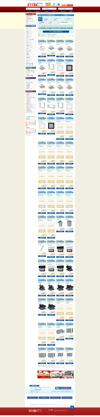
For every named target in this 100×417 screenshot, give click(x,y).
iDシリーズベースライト (31, 21)
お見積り (28, 94)
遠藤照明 (28, 85)
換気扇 (28, 69)
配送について (29, 103)
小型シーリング (29, 33)
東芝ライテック (29, 88)
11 (57, 37)
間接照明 (28, 57)
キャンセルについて (30, 106)
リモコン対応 (62, 28)
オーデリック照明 (29, 82)
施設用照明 (55, 28)
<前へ (47, 37)
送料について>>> (32, 397)
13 (60, 37)
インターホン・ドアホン (31, 72)
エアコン (28, 73)
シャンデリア (29, 27)
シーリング (28, 30)
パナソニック (29, 79)
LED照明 (42, 28)
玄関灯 (28, 54)
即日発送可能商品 (29, 15)
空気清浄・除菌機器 (30, 75)
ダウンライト (29, 42)
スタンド (28, 48)
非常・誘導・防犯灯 (30, 63)
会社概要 (28, 109)
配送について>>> (55, 397)
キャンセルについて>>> (66, 397)
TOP (38, 13)
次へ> (64, 37)
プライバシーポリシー (30, 112)
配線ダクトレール (29, 45)
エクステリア (29, 51)
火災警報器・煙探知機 (30, 70)
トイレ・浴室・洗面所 (30, 39)
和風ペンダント (29, 36)
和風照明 (48, 28)
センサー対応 (69, 28)
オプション (28, 60)
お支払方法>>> (44, 397)
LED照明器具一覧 (30, 18)
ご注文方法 (28, 100)
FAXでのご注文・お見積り (31, 97)
